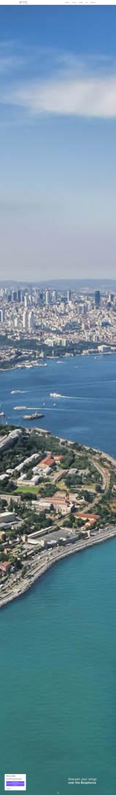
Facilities (81, 2)
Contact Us (93, 2)
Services (74, 2)
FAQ (87, 2)
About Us (67, 2)
